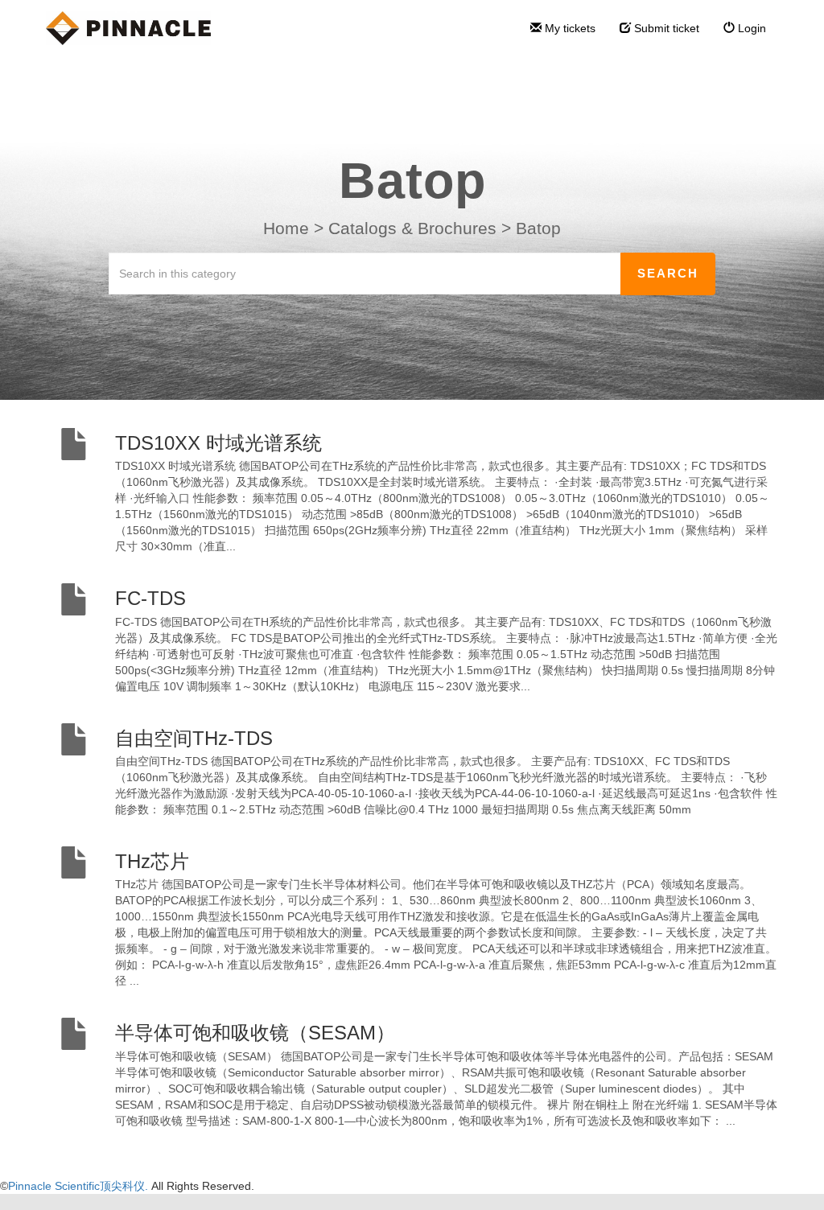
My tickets (568, 28)
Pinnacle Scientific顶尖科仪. (79, 1185)
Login (750, 28)
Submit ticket (665, 28)
